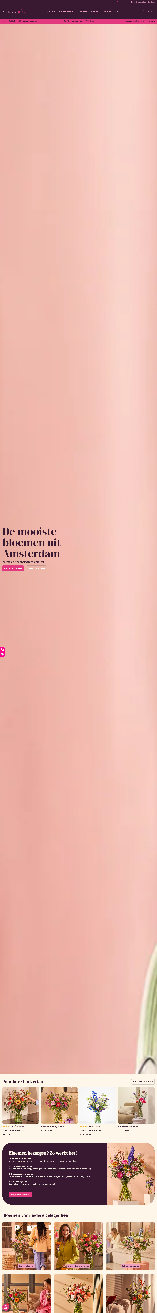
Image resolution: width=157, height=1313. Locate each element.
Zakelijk (117, 11)
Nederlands (121, 2)
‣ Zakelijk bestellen (138, 2)
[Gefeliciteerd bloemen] (78, 1246)
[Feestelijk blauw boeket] (97, 1111)
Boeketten (52, 11)
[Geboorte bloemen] (130, 1246)
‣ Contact (151, 2)
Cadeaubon (95, 11)
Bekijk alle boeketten (20, 1194)
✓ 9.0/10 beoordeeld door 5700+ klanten (79, 21)
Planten (107, 11)
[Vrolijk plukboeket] (20, 1111)
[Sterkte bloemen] (26, 1246)
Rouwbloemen (66, 11)
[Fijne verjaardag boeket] (59, 1111)
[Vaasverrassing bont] (136, 1111)
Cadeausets (81, 11)
